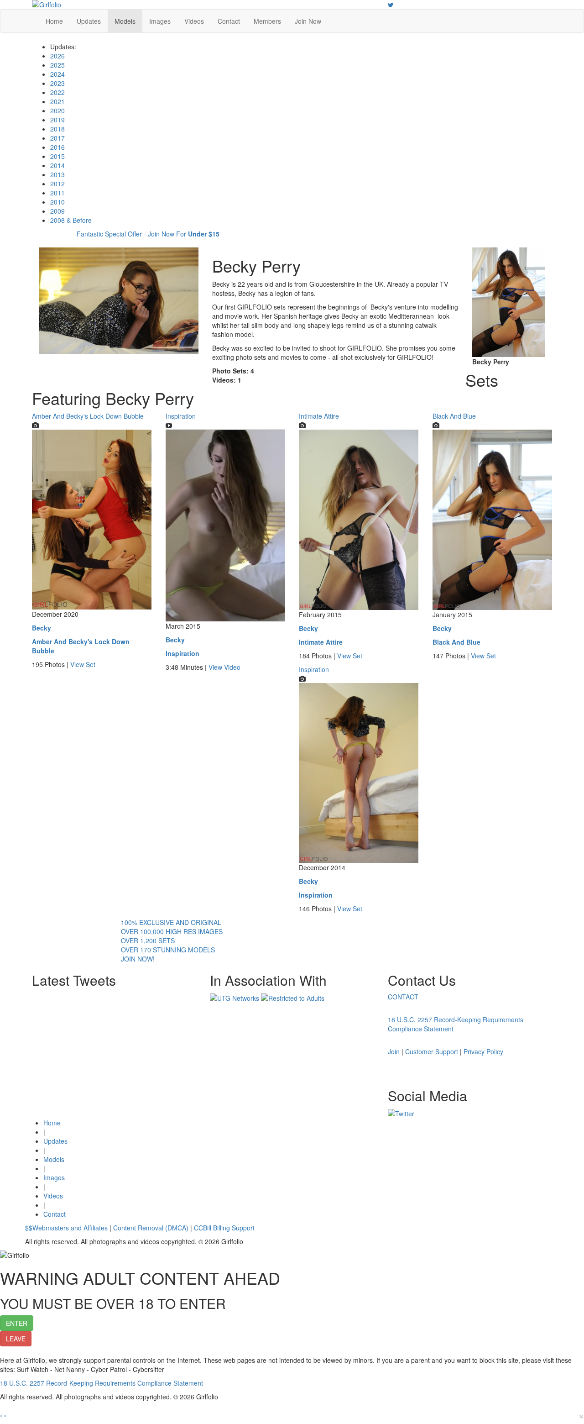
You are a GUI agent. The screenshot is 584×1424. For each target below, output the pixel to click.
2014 (57, 165)
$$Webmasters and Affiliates (66, 1227)
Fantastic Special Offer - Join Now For (148, 233)
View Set (82, 664)
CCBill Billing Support (224, 1227)
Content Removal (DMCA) (150, 1227)
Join (394, 1051)
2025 (57, 64)
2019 (57, 119)
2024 (57, 74)
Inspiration (181, 415)
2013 (57, 174)
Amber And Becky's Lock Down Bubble (88, 415)
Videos (194, 21)
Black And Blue (454, 415)
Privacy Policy (483, 1051)
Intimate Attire (319, 415)
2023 (57, 83)
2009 (57, 210)
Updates (89, 21)
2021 (57, 101)
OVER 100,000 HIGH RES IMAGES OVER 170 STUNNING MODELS (172, 940)
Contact (229, 21)
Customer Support (431, 1051)
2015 (57, 156)
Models (125, 21)
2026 (57, 55)
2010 (57, 201)
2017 (57, 137)
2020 (57, 110)
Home (54, 21)
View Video (224, 667)
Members (267, 21)
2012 (57, 183)
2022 (57, 92)
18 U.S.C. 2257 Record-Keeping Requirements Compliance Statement (101, 1382)
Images (160, 21)
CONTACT (403, 996)
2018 (57, 128)
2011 (57, 192)
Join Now (308, 21)
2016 (57, 147)
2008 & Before (71, 220)
